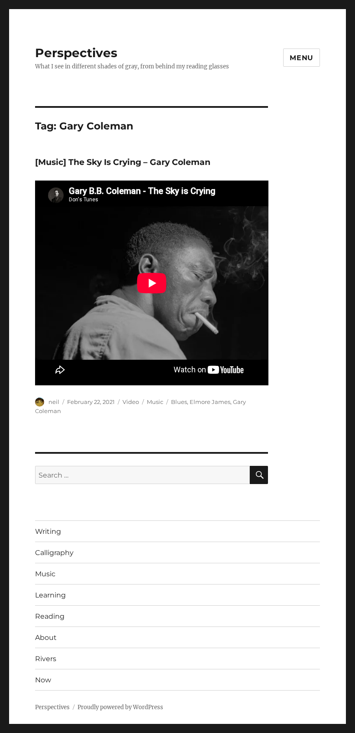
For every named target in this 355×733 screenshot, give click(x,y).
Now (43, 680)
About (46, 637)
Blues (179, 401)
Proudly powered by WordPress (120, 707)
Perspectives (76, 52)
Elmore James (210, 401)
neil (53, 401)
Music (155, 401)
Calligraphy (54, 553)
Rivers (45, 659)
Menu (301, 58)
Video (131, 401)
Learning (50, 595)
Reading (50, 616)
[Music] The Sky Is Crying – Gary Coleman (122, 162)
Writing (48, 531)
